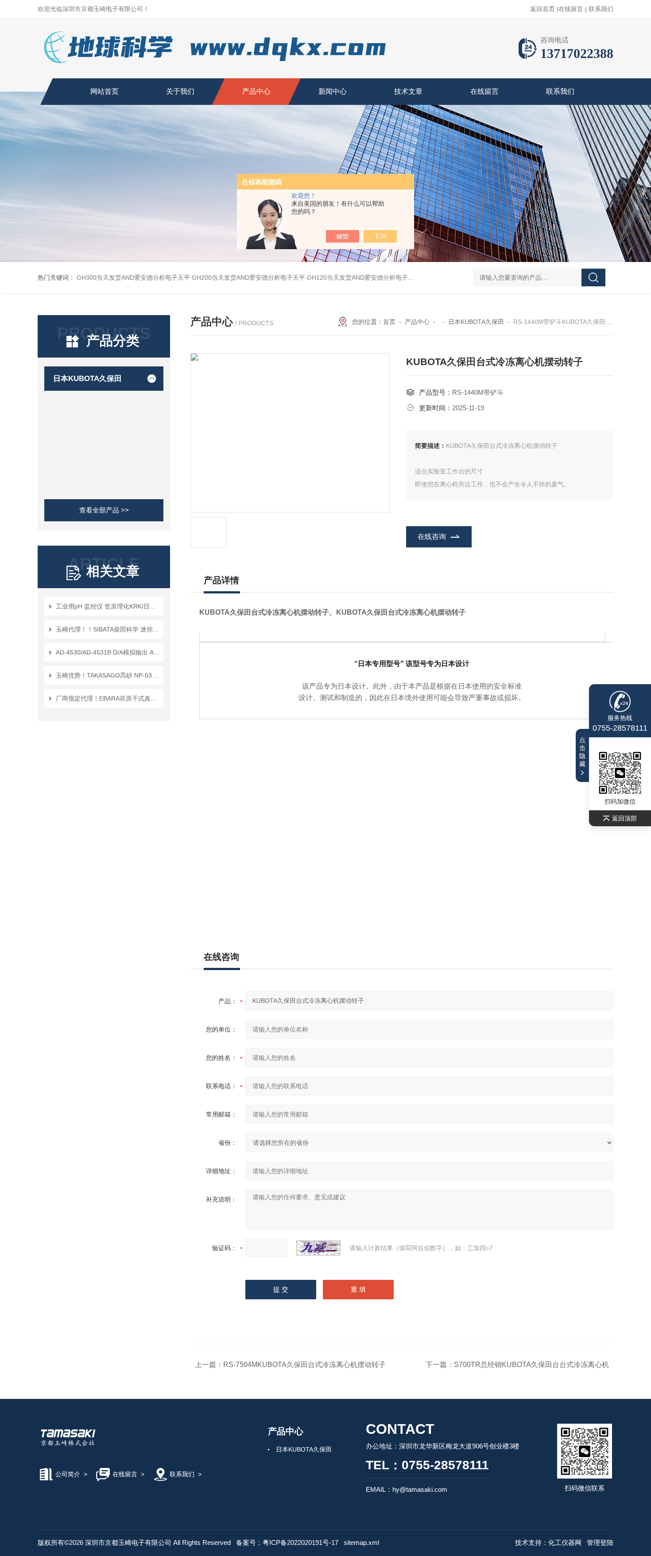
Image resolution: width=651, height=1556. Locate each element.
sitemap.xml (361, 1542)
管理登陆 (600, 1542)
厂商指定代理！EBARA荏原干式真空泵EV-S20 (108, 698)
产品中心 (256, 91)
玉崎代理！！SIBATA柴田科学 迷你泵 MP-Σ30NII (108, 629)
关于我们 (180, 91)
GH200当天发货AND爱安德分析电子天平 (248, 277)
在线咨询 (432, 536)
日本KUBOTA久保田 (87, 378)
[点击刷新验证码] (318, 1248)
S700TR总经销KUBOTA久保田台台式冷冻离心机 (531, 1364)
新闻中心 (332, 91)
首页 (389, 321)
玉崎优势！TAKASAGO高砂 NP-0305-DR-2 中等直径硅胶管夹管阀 (108, 675)
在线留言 (570, 8)
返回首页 (542, 8)
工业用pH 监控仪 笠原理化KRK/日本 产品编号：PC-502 (108, 606)
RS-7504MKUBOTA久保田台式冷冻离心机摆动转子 (304, 1364)
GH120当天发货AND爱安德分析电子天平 (363, 277)
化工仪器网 (564, 1542)
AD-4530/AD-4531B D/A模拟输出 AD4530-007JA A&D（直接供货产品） (108, 652)
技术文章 (408, 91)
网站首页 (104, 91)
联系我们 (601, 8)
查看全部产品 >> (104, 510)
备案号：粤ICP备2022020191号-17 (287, 1542)
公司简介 (67, 1474)
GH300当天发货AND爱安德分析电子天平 (133, 277)
